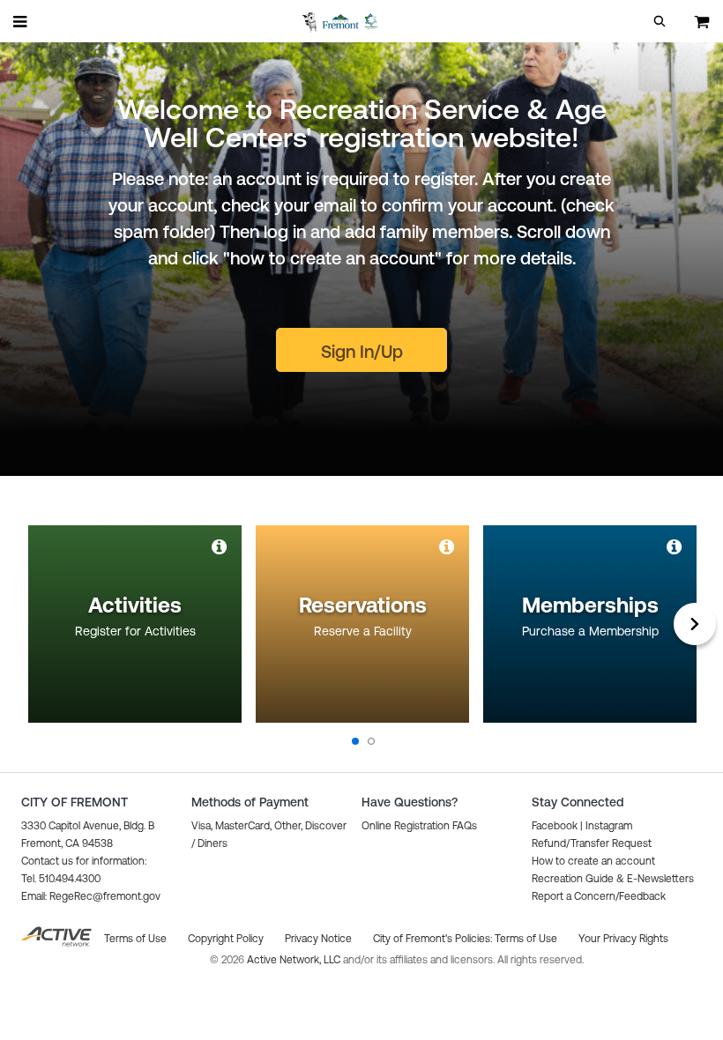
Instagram (608, 826)
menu (21, 21)
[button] (659, 21)
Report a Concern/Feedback (599, 896)
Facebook (555, 826)
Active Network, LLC (295, 960)
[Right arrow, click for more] (695, 624)
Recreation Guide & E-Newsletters (613, 879)
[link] (220, 546)
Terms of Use (526, 938)
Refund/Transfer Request (592, 843)
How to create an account (593, 861)
